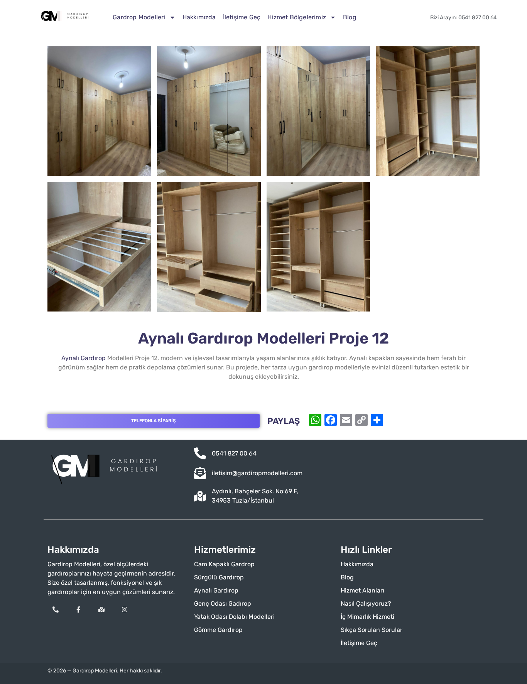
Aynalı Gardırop (83, 358)
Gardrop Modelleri (139, 17)
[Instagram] (125, 609)
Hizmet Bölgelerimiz (296, 17)
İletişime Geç (242, 17)
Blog (349, 17)
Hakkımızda (199, 17)
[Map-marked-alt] (101, 609)
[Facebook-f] (79, 609)
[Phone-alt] (55, 609)
